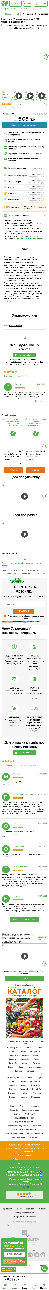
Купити (13, 470)
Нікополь (25, 1063)
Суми (21, 1067)
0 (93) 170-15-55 (30, 1172)
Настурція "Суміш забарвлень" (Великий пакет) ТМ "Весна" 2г (34, 455)
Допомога (36, 1125)
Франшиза (7, 1208)
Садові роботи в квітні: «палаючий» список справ (21, 564)
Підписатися (23, 611)
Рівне (10, 1067)
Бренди (33, 1137)
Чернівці (24, 1089)
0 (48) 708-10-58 (14, 1175)
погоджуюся (15, 616)
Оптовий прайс (19, 1137)
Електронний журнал (24, 1212)
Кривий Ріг (25, 1059)
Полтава (37, 1063)
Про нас (23, 1106)
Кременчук (13, 1093)
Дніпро (22, 1051)
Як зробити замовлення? (24, 1129)
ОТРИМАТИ (14, 1261)
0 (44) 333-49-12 (14, 1172)
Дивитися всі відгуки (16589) (24, 919)
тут (37, 364)
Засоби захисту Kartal (18, 1125)
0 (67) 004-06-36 (30, 1175)
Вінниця (12, 1059)
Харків (39, 1047)
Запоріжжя (35, 1051)
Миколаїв (12, 1063)
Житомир (30, 1071)
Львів (35, 1055)
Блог (12, 1106)
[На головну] (4, 4)
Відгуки (17, 1114)
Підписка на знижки (24, 1118)
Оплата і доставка (30, 1110)
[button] (35, 207)
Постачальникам (35, 1133)
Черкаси (14, 1055)
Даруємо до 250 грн (24, 1121)
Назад (8, 14)
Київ (29, 1047)
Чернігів (18, 1071)
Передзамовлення (15, 1133)
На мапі (25, 1187)
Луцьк (36, 1059)
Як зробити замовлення (24, 1216)
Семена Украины (15, 326)
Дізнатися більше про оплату (29, 238)
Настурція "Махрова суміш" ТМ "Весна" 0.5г (12, 455)
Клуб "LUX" (30, 1114)
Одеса (12, 1051)
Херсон (25, 1055)
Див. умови (35, 698)
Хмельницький (34, 1067)
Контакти (35, 1106)
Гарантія (14, 1110)
